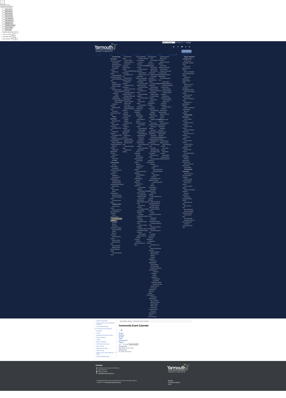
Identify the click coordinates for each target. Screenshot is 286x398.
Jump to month (123, 340)
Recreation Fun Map (102, 348)
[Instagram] (186, 47)
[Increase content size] (17, 32)
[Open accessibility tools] (2, 2)
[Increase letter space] (17, 39)
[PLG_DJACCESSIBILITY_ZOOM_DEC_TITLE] (15, 32)
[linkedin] (190, 47)
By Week (121, 336)
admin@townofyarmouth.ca (106, 373)
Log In (169, 384)
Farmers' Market (101, 337)
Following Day (123, 350)
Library (98, 339)
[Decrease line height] (13, 37)
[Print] (121, 330)
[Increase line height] (15, 37)
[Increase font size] (14, 34)
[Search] (121, 342)
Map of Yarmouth (101, 342)
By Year (121, 333)
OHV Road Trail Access (102, 344)
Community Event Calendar (104, 328)
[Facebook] (179, 47)
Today (120, 338)
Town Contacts (186, 51)
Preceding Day (123, 346)
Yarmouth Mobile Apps (102, 356)
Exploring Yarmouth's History (104, 335)
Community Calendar (174, 382)
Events (98, 333)
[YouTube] (182, 47)
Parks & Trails (100, 346)
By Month (121, 335)
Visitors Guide (100, 350)
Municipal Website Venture (113, 382)
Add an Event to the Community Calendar (105, 323)
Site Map (170, 380)
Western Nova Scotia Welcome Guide (105, 353)
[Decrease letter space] (14, 39)
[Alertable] (174, 47)
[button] (280, 395)
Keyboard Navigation (7, 6)
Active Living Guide (101, 320)
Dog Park (99, 331)
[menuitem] (99, 55)
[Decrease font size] (12, 34)
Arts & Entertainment (102, 326)
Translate (188, 42)
